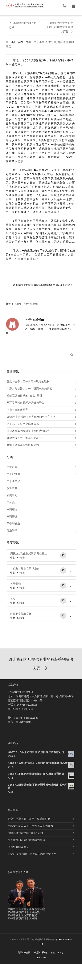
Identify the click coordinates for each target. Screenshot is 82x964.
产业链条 (12, 467)
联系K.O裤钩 (40, 952)
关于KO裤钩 (14, 474)
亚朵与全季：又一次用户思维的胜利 (28, 381)
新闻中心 (12, 495)
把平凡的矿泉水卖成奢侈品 (23, 424)
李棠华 (34, 304)
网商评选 (12, 516)
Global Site (41, 957)
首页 (13, 599)
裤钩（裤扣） (57, 952)
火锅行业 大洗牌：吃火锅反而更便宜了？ (31, 417)
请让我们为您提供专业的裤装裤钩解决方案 (41, 663)
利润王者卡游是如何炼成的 (23, 445)
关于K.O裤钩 (24, 952)
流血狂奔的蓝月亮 (17, 410)
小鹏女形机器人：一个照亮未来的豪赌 (29, 388)
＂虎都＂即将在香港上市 (25, 569)
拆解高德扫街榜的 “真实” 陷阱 (24, 395)
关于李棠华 (40, 42)
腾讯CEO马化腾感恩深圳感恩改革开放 (29, 553)
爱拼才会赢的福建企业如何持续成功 (28, 431)
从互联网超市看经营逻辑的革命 (25, 403)
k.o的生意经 (22, 304)
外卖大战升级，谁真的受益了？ (25, 438)
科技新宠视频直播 (21, 614)
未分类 (52, 42)
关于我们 (15, 584)
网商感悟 (62, 42)
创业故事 (12, 488)
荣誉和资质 (13, 523)
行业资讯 (12, 530)
